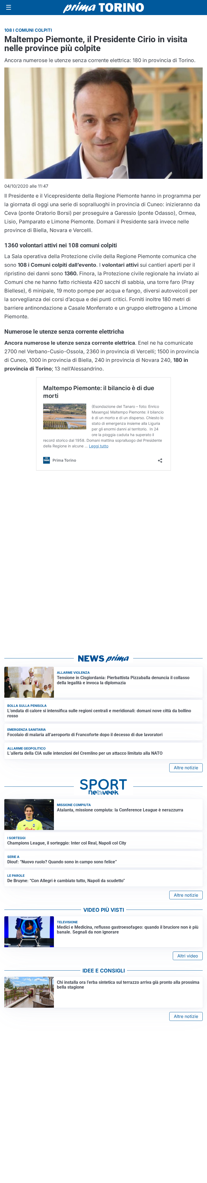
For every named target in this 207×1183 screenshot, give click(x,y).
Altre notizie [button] (186, 767)
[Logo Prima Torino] (103, 7)
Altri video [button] (187, 955)
